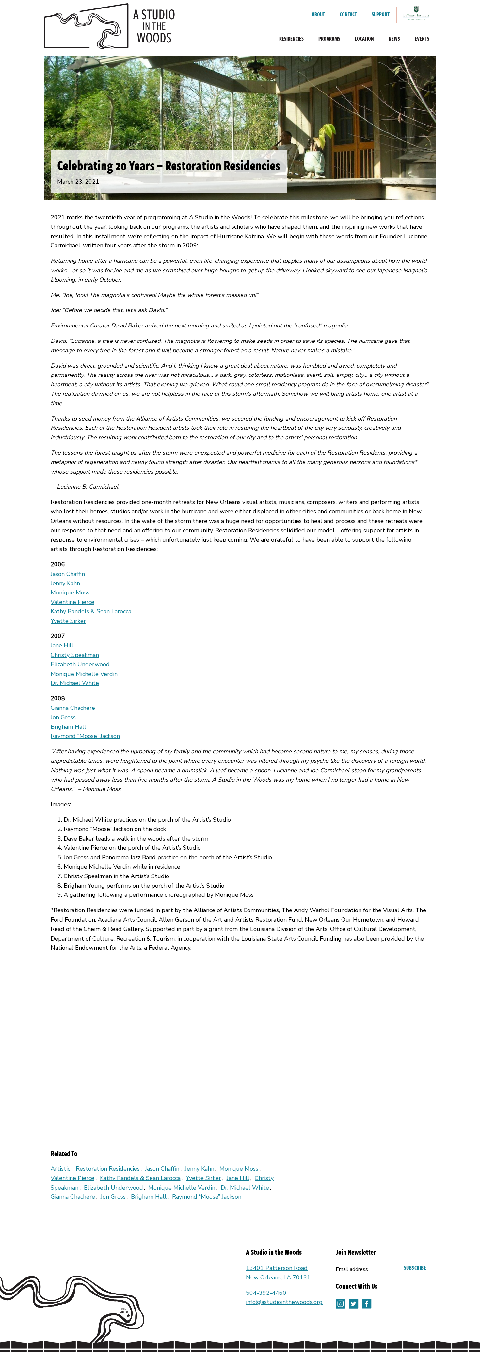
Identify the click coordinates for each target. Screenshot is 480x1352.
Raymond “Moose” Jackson (85, 736)
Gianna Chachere (73, 708)
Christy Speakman (75, 655)
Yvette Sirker (68, 621)
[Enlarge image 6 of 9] (83, 1086)
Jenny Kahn (65, 583)
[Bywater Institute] (416, 14)
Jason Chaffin (68, 574)
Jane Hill (62, 645)
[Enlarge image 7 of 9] (155, 1086)
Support (381, 14)
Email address (352, 1269)
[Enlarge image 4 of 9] (298, 1014)
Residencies (291, 38)
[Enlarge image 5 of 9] (370, 1014)
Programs (329, 38)
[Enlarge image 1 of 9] (83, 1014)
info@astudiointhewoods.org (284, 1302)
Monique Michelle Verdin (84, 674)
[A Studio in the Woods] (109, 28)
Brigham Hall (68, 727)
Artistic (60, 1169)
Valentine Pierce (72, 602)
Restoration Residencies (108, 1169)
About (318, 14)
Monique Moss (70, 592)
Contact (348, 14)
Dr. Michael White (75, 683)
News (394, 38)
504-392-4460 (266, 1293)
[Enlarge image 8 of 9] (227, 1086)
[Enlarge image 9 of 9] (298, 1086)
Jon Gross (63, 717)
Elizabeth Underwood (80, 664)
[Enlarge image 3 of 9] (227, 1014)
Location (364, 38)
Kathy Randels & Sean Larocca (91, 611)
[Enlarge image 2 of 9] (155, 1014)
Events (422, 38)
